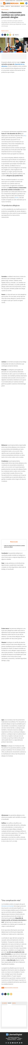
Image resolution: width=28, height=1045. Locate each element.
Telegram (19, 1043)
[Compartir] (2, 35)
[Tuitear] (5, 35)
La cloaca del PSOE (19, 0)
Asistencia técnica (11, 1039)
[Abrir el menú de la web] (1, 3)
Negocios (22, 6)
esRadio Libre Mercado (15, 6)
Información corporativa (13, 1037)
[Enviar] (8, 35)
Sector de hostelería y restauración (11, 987)
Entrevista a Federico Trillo (10, 0)
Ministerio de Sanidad (7, 906)
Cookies (20, 1038)
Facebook (6, 1043)
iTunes (22, 1043)
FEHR (16, 197)
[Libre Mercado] (11, 3)
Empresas (2, 6)
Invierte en (7, 6)
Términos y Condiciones (11, 1038)
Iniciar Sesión (26, 3)
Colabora (22, 3)
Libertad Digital (14, 1034)
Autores (19, 1039)
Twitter (8, 1043)
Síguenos (17, 34)
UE (24, 135)
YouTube (13, 1043)
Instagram (10, 1043)
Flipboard (17, 1043)
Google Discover (15, 1043)
